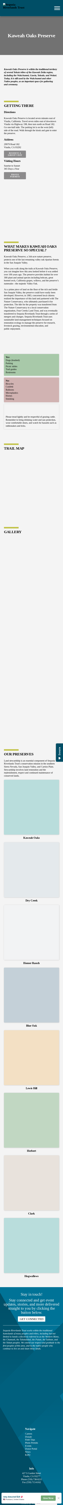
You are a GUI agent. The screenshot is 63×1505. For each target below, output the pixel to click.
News (27, 1452)
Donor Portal (31, 1449)
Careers (28, 1433)
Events (28, 1446)
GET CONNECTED (31, 1319)
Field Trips (30, 1439)
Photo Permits (15, 176)
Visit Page (31, 808)
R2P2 (27, 1455)
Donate (28, 1437)
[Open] (57, 8)
